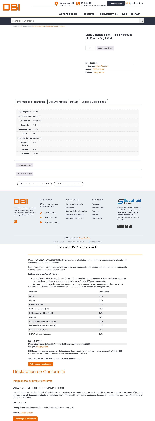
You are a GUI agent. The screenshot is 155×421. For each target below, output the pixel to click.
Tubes (19, 26)
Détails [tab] (74, 101)
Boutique (88, 14)
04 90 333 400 (86, 3)
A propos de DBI (68, 14)
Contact (135, 14)
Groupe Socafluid (84, 238)
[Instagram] (122, 226)
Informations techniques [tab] (31, 101)
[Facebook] (126, 226)
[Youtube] (130, 226)
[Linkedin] (15, 221)
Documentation (109, 14)
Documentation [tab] (58, 101)
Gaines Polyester (26, 26)
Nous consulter (25, 165)
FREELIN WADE (98, 69)
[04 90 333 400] (78, 4)
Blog (124, 14)
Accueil (15, 26)
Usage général (99, 72)
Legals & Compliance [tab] (93, 101)
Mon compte (116, 3)
